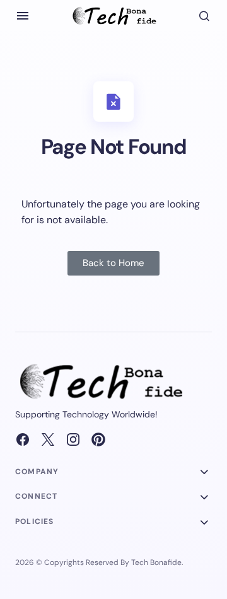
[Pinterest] (98, 439)
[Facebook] (22, 439)
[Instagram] (73, 439)
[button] (22, 15)
